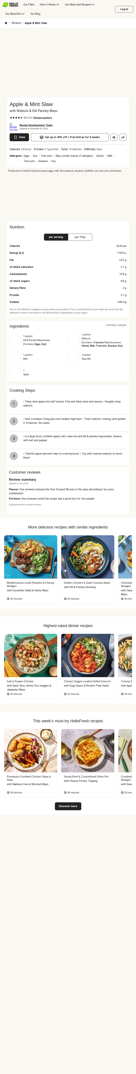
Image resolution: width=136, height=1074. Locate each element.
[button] (68, 326)
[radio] (11, 117)
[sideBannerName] (68, 197)
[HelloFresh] (10, 4)
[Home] (6, 23)
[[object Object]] (113, 137)
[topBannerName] (68, 37)
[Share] (122, 137)
